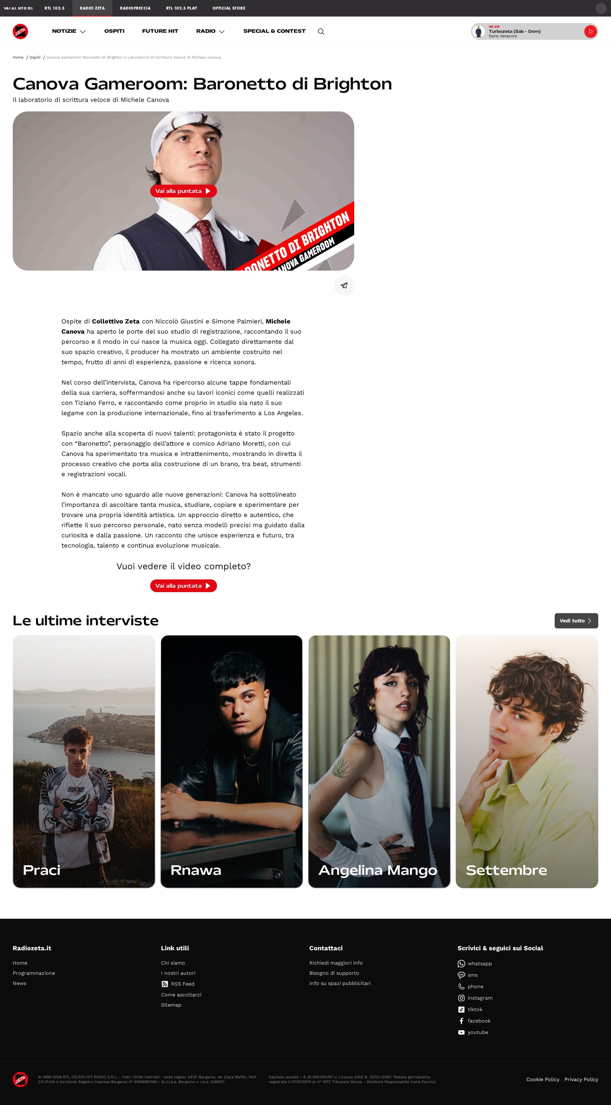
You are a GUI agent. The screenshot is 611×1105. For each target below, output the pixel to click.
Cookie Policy (542, 1079)
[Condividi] (344, 285)
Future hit (160, 31)
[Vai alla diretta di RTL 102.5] (590, 31)
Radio (205, 31)
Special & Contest (274, 31)
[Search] (321, 31)
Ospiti (114, 31)
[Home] (20, 31)
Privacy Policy (581, 1079)
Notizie (64, 31)
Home (18, 57)
